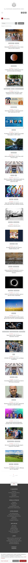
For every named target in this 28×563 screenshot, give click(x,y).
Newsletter (14, 527)
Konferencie (14, 503)
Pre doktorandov (14, 513)
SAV (15, 175)
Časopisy (14, 505)
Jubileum (13, 400)
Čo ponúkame (14, 532)
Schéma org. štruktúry (14, 492)
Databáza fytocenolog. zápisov (14, 540)
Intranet (14, 547)
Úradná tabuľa (14, 528)
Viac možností (4, 561)
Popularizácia (13, 107)
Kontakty (14, 495)
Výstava (17, 43)
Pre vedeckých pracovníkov (14, 516)
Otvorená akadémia (14, 331)
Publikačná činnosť (14, 506)
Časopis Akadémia (14, 542)
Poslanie (14, 491)
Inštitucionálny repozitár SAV (14, 538)
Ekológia (16, 464)
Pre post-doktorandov (14, 514)
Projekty (14, 502)
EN (26, 12)
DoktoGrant (14, 518)
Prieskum (12, 377)
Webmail (14, 548)
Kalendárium (16, 222)
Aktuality (12, 243)
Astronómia (13, 66)
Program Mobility (14, 520)
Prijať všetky (23, 561)
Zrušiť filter (21, 23)
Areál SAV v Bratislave (14, 531)
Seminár (13, 130)
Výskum (11, 199)
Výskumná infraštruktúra (14, 507)
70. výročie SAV (14, 529)
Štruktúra (14, 494)
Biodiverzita (11, 43)
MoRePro (14, 517)
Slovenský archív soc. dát (14, 539)
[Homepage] (14, 4)
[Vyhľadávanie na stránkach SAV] (22, 12)
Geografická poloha (14, 496)
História (10, 222)
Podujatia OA (22, 331)
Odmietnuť (16, 561)
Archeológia (16, 266)
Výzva (12, 175)
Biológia (16, 199)
